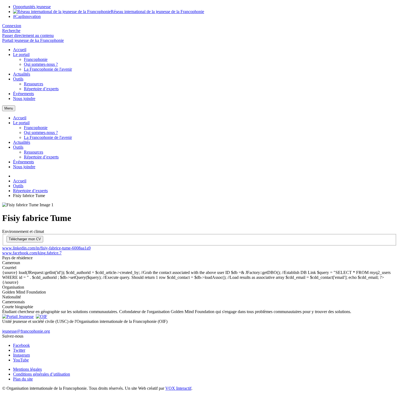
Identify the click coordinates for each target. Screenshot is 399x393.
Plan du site (23, 379)
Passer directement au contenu (28, 35)
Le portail (21, 54)
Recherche (11, 30)
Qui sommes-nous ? (41, 64)
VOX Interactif (178, 388)
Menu (8, 108)
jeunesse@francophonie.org (26, 331)
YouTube (21, 360)
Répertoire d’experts (41, 88)
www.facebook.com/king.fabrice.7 (32, 253)
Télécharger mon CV (25, 239)
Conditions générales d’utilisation (41, 374)
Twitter (19, 350)
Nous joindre (24, 98)
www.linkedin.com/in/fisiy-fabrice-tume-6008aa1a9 (46, 248)
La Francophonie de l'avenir (48, 69)
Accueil (19, 49)
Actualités (21, 74)
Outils (18, 79)
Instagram (21, 355)
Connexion (11, 25)
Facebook (21, 345)
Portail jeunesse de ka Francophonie (33, 40)
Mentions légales (27, 369)
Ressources (33, 84)
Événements (23, 93)
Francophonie (35, 59)
